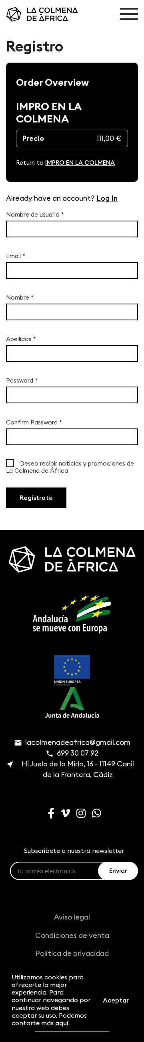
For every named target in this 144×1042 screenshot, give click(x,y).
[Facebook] (48, 814)
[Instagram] (79, 814)
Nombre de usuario (35, 214)
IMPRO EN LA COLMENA (80, 162)
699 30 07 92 (77, 753)
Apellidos (21, 339)
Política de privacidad (72, 953)
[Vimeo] (63, 814)
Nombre (20, 297)
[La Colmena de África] (36, 14)
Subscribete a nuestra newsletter (74, 851)
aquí (61, 1023)
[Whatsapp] (94, 814)
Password (22, 380)
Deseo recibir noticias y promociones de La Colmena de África (70, 467)
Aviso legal (72, 917)
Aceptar (116, 1000)
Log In (107, 198)
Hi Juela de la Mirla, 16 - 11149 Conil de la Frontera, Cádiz (78, 769)
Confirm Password (34, 422)
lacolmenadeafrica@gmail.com (77, 742)
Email (15, 256)
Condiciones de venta (72, 935)
